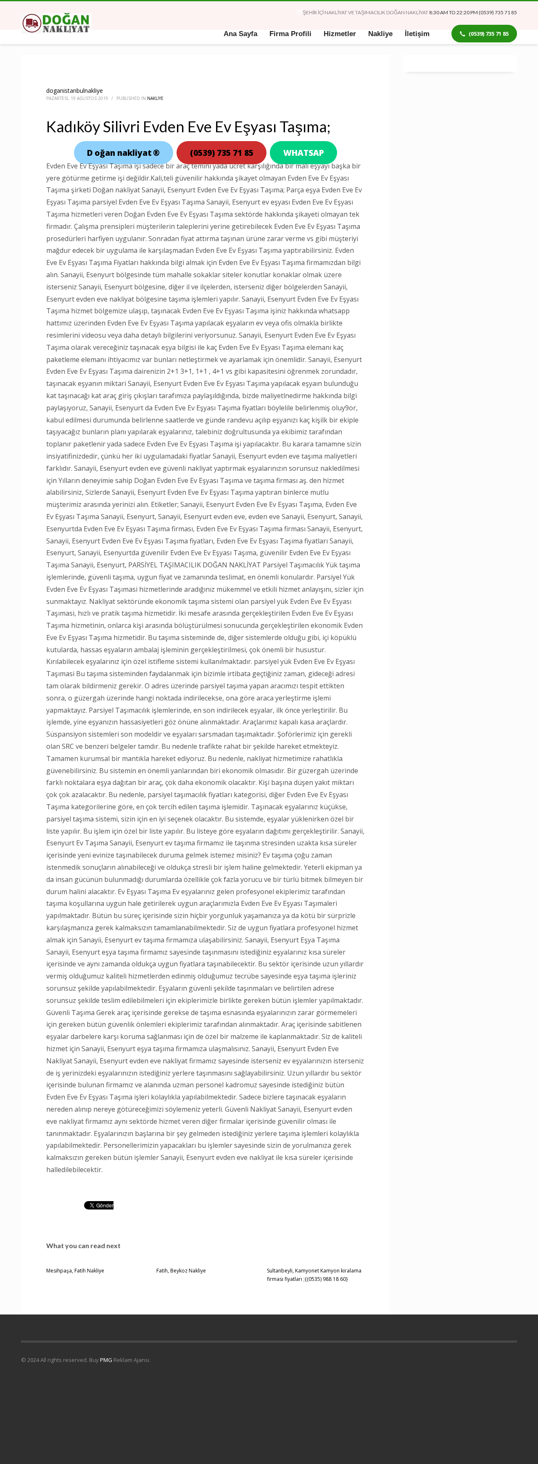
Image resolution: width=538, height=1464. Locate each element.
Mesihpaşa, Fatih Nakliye (75, 1270)
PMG (106, 1360)
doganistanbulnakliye (74, 90)
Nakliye (155, 98)
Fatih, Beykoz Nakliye (181, 1270)
